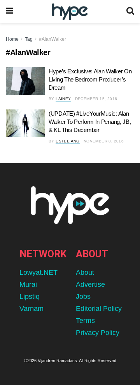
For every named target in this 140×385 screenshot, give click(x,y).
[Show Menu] (9, 11)
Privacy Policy (97, 332)
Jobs (83, 296)
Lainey (63, 99)
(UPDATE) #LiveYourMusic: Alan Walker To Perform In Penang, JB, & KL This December (90, 121)
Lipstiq (29, 296)
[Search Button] (130, 11)
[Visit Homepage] (70, 12)
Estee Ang (68, 141)
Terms (85, 320)
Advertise (90, 284)
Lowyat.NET (38, 272)
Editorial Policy (99, 308)
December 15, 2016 (96, 99)
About (85, 272)
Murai (28, 284)
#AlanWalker (52, 39)
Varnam (31, 308)
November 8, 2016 (104, 141)
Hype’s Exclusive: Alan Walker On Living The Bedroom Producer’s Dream (90, 79)
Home (12, 39)
